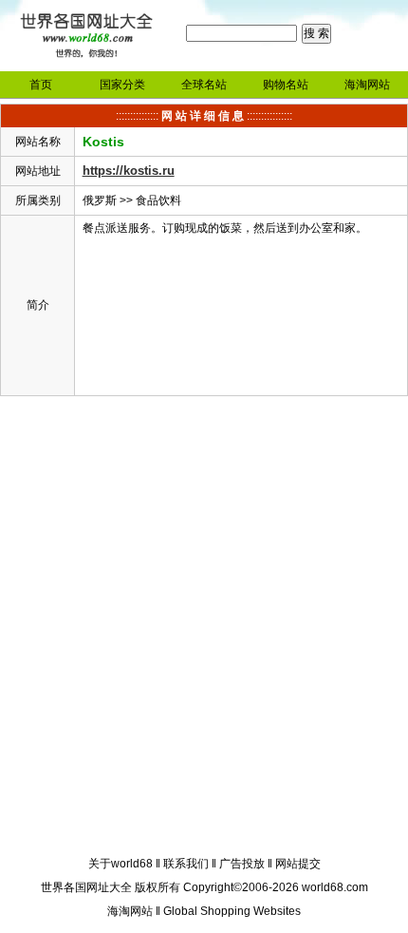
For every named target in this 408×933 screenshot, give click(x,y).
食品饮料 (158, 200)
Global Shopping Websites (232, 911)
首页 (40, 84)
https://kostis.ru (129, 170)
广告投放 (242, 863)
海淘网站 (367, 84)
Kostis (103, 141)
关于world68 (120, 863)
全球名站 (204, 84)
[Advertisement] (204, 629)
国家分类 (122, 84)
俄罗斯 (100, 200)
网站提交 (298, 863)
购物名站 (285, 84)
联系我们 (186, 863)
